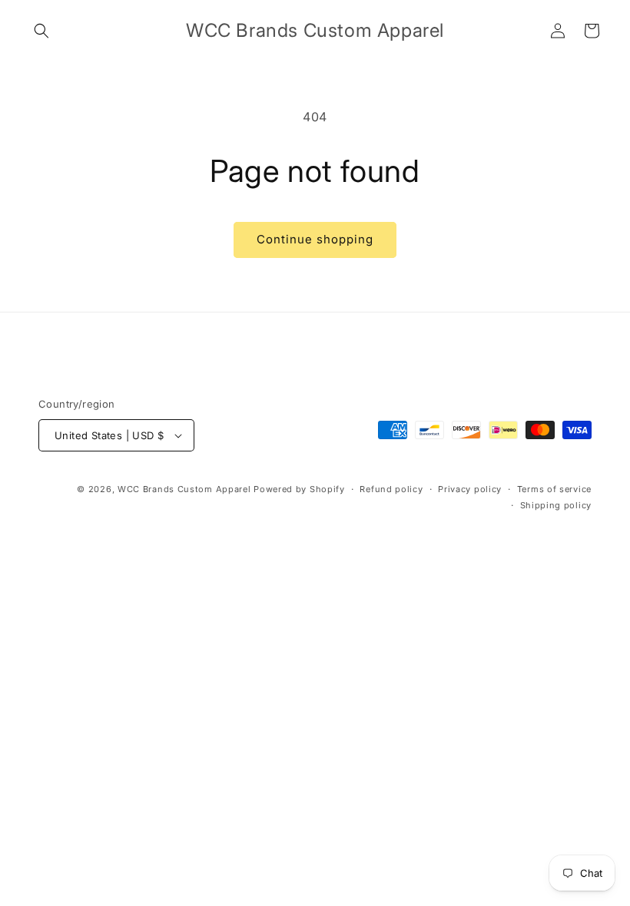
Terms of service (554, 489)
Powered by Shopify (299, 489)
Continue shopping (315, 239)
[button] (41, 31)
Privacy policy (470, 489)
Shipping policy (556, 505)
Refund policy (391, 489)
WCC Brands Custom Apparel (184, 489)
